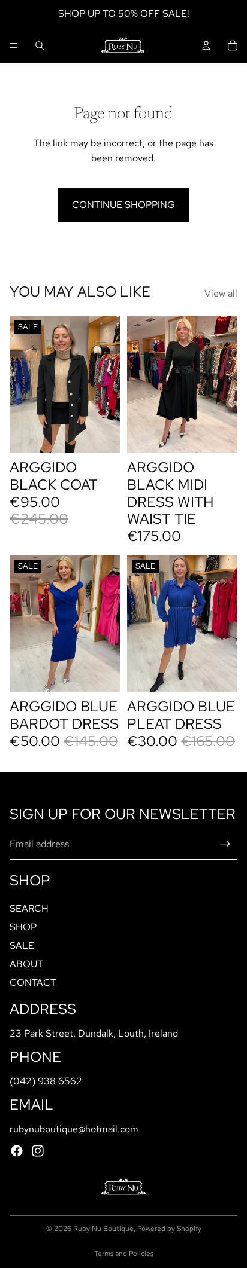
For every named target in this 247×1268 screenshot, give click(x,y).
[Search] (39, 45)
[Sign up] (225, 844)
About (26, 964)
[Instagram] (38, 1151)
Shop (23, 926)
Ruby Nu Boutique (103, 1228)
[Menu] (14, 45)
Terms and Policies (123, 1253)
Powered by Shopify (169, 1228)
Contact (33, 982)
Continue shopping (123, 204)
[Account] (206, 45)
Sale (22, 945)
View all (220, 293)
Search (29, 908)
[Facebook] (17, 1151)
